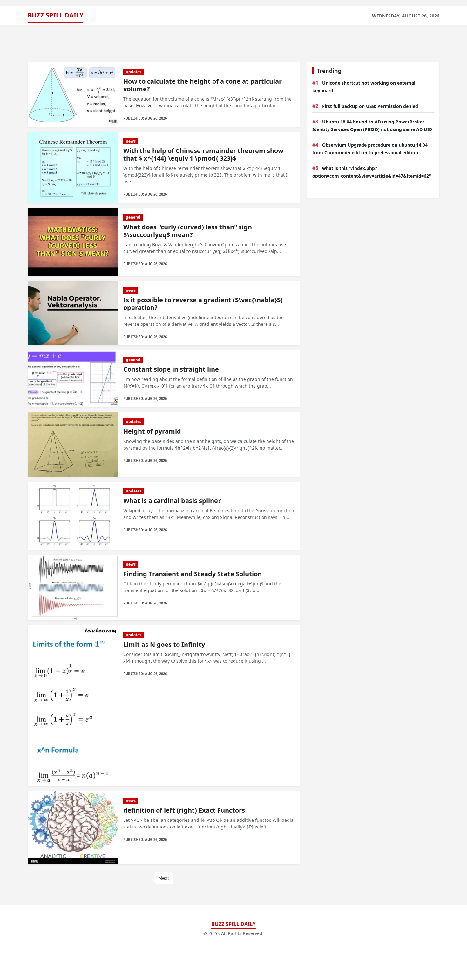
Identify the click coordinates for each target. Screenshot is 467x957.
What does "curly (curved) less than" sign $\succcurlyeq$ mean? (187, 231)
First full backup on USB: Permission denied (370, 106)
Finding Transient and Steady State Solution (192, 573)
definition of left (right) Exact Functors (184, 810)
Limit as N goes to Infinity (164, 644)
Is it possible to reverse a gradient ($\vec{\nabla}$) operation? (203, 304)
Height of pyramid (152, 431)
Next (163, 878)
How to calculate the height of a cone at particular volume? (202, 85)
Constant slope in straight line (171, 369)
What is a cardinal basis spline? (172, 500)
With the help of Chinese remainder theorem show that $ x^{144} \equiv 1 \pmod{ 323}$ (203, 154)
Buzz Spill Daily (55, 15)
